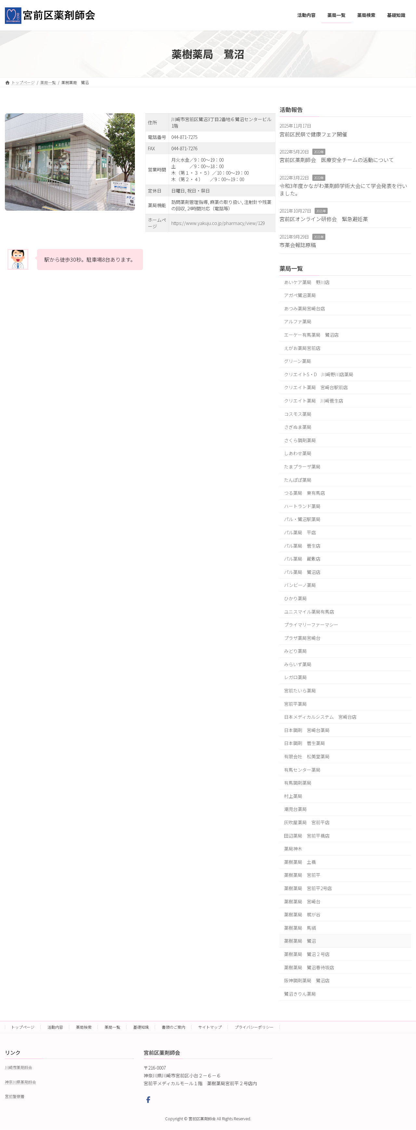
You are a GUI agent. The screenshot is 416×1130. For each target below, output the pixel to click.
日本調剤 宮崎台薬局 (307, 729)
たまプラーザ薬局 (302, 466)
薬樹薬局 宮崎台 (302, 901)
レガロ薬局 (295, 677)
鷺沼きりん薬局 (300, 993)
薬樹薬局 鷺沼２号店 (307, 954)
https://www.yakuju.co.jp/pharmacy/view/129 (218, 223)
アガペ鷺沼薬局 (300, 295)
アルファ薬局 (297, 321)
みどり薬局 (295, 651)
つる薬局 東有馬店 (304, 493)
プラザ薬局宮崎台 (302, 637)
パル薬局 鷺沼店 (302, 571)
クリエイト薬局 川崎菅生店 (313, 400)
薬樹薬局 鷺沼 (300, 941)
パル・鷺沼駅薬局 (302, 519)
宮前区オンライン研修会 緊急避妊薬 (324, 219)
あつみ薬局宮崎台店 (304, 308)
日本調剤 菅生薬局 (304, 743)
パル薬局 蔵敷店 (302, 558)
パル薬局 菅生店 (302, 545)
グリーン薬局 (297, 361)
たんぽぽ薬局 (297, 479)
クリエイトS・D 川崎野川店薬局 (318, 374)
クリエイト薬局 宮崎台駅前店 (316, 387)
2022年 (319, 151)
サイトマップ (210, 1027)
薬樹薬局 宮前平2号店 (308, 888)
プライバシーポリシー (254, 1027)
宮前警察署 (14, 1096)
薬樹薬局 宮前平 (302, 875)
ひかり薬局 (295, 598)
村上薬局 (293, 795)
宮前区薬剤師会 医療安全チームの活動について (337, 160)
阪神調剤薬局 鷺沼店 (307, 980)
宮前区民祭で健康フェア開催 (313, 134)
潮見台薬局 (295, 809)
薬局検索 (84, 1027)
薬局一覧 (291, 268)
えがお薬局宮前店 (302, 347)
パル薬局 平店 (300, 532)
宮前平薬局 (295, 703)
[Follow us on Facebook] (148, 1100)
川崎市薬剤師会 (18, 1067)
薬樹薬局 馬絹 (300, 927)
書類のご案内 (173, 1027)
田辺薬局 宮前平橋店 (307, 835)
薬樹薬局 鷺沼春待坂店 (309, 967)
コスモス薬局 (297, 413)
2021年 (321, 210)
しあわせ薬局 (297, 453)
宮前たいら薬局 (300, 690)
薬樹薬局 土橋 (300, 861)
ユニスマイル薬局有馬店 (309, 611)
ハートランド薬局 (302, 506)
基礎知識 (141, 1027)
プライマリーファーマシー (311, 624)
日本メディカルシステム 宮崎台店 (320, 717)
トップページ (22, 1027)
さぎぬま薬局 (297, 427)
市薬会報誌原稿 (298, 245)
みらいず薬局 (297, 664)
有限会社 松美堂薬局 (307, 756)
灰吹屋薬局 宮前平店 (307, 822)
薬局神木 (293, 848)
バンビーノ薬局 (300, 585)
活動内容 (55, 1027)
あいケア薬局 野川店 (307, 282)
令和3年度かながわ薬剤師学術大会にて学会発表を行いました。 (343, 189)
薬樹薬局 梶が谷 (302, 914)
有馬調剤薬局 (297, 782)
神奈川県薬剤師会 (20, 1082)
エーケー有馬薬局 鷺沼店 (311, 334)
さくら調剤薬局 (300, 440)
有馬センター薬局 (302, 769)
